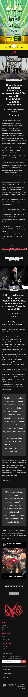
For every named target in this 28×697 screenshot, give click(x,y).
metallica (10, 586)
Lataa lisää (14, 593)
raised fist (14, 260)
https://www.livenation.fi (9, 251)
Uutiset (14, 290)
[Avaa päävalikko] (25, 52)
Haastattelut (5, 639)
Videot (3, 629)
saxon (19, 586)
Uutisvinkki (5, 646)
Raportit (4, 636)
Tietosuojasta (5, 648)
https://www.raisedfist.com (9, 246)
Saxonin (4, 327)
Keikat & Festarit (14, 80)
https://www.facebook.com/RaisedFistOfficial (14, 248)
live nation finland (14, 258)
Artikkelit (4, 638)
